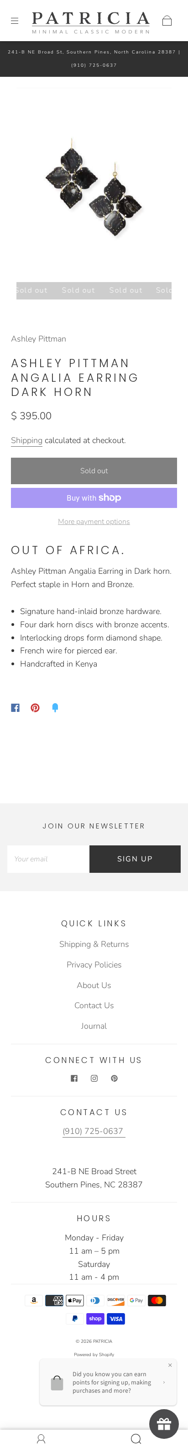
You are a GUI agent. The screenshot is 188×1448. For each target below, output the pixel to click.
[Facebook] (15, 708)
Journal (94, 1026)
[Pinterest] (35, 708)
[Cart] (167, 21)
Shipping (26, 440)
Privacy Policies (94, 964)
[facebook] (74, 1078)
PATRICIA (102, 1341)
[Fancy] (55, 708)
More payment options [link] (94, 522)
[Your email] (48, 859)
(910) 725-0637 (94, 65)
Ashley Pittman (38, 338)
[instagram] (94, 1078)
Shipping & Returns (94, 944)
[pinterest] (114, 1078)
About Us (94, 985)
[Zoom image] (94, 187)
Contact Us (94, 1005)
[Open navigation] (21, 20)
